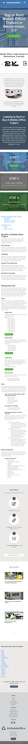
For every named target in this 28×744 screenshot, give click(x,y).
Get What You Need (9, 221)
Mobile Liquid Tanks (13, 715)
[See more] (14, 632)
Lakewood (3, 668)
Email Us (13, 737)
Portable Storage (13, 712)
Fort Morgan (3, 663)
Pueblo (2, 674)
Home (13, 697)
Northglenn (3, 672)
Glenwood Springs (5, 664)
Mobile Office (13, 709)
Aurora (2, 651)
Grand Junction (4, 666)
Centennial (3, 655)
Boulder (2, 653)
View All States (14, 685)
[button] (2, 64)
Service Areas (13, 700)
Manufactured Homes (13, 714)
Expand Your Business (9, 219)
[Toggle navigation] (24, 2)
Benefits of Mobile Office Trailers (11, 216)
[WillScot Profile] (14, 63)
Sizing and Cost (6, 224)
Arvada (2, 649)
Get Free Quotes (14, 36)
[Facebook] (14, 722)
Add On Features (8, 228)
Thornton (3, 675)
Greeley (2, 667)
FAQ (13, 698)
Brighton (3, 654)
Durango (3, 659)
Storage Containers (13, 710)
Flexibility (6, 218)
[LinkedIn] (12, 722)
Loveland (3, 671)
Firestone (3, 661)
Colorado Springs (4, 657)
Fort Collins (3, 662)
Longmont (3, 670)
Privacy (20, 741)
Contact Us (13, 703)
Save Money (7, 217)
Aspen (2, 650)
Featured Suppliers (13, 702)
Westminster (3, 676)
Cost (5, 227)
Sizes (5, 225)
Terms (17, 741)
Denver (2, 658)
